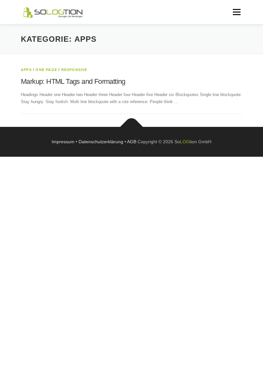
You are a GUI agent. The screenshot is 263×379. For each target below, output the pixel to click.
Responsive (74, 70)
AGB (131, 141)
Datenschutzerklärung (101, 141)
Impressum (63, 141)
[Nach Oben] (131, 126)
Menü (236, 12)
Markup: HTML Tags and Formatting (73, 81)
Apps (26, 70)
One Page (46, 70)
